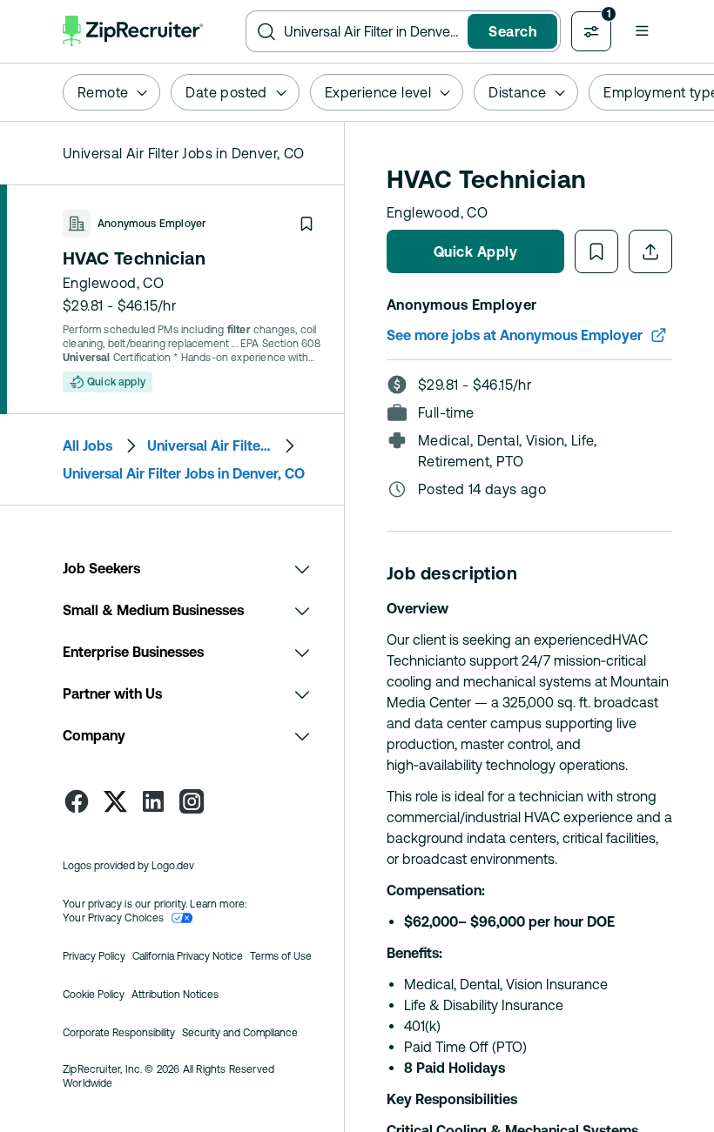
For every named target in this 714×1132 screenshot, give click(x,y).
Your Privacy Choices (114, 918)
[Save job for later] (306, 223)
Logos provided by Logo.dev (128, 866)
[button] (642, 30)
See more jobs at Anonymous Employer (515, 335)
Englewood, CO (113, 283)
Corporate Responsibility (119, 1033)
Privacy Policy (94, 956)
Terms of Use (281, 956)
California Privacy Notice (187, 956)
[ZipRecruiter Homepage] (133, 31)
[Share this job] (650, 251)
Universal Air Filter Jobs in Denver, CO (184, 473)
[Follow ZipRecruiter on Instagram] (191, 801)
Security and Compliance (240, 1033)
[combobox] (372, 31)
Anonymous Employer (151, 224)
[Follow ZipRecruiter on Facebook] (76, 801)
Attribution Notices (175, 994)
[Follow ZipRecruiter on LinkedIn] (153, 801)
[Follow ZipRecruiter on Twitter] (115, 801)
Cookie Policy (94, 994)
